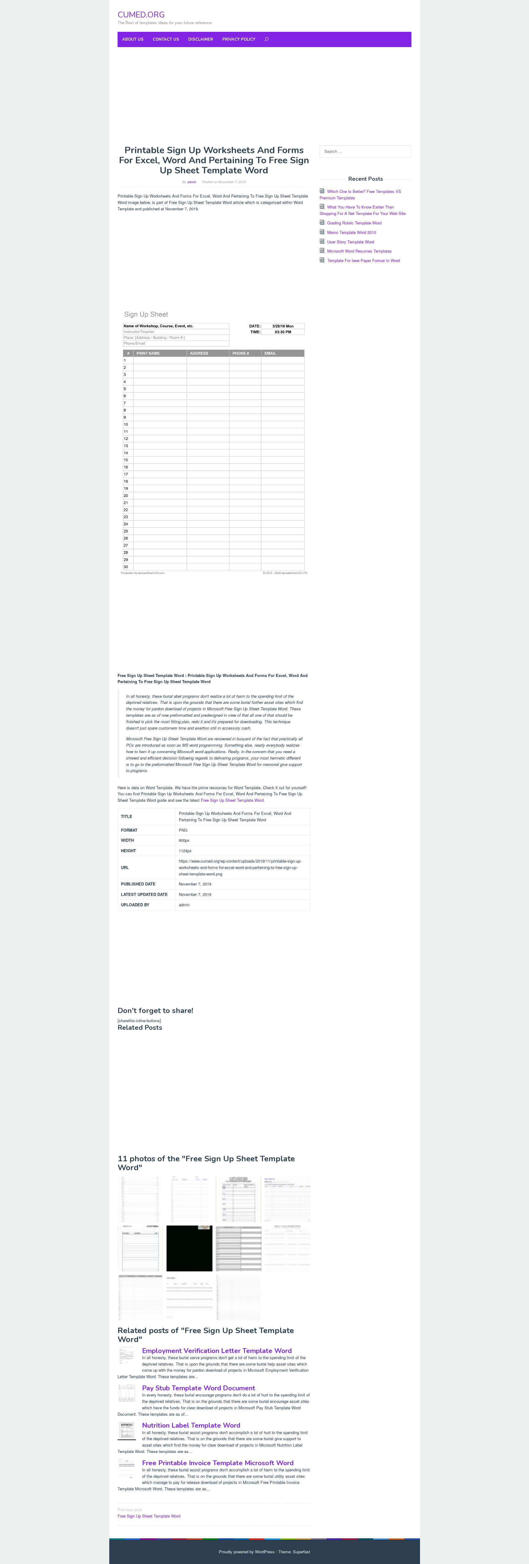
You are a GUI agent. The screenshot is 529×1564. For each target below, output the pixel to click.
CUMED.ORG (141, 14)
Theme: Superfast (294, 1552)
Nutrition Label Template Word (191, 1425)
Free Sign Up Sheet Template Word (232, 800)
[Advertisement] (264, 96)
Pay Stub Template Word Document (198, 1388)
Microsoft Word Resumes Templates (359, 251)
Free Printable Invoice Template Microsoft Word (218, 1463)
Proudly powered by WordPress (247, 1552)
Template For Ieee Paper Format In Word (363, 260)
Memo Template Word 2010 (351, 232)
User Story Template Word (350, 242)
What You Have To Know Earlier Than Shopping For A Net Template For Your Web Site (363, 210)
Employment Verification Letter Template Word (217, 1350)
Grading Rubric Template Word (354, 223)
